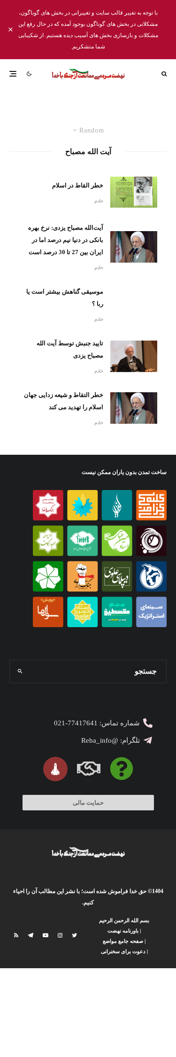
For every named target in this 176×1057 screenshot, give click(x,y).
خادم (98, 200)
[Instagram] (60, 935)
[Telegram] (30, 935)
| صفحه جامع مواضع (124, 941)
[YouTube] (45, 935)
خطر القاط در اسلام (77, 185)
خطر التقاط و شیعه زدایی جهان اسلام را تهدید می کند (63, 401)
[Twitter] (74, 935)
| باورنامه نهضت (124, 930)
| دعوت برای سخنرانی (124, 951)
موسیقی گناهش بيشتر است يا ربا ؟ (64, 297)
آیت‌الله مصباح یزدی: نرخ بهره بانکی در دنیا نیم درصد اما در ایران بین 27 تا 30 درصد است (65, 240)
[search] (20, 671)
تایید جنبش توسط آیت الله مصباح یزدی (70, 349)
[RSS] (16, 935)
